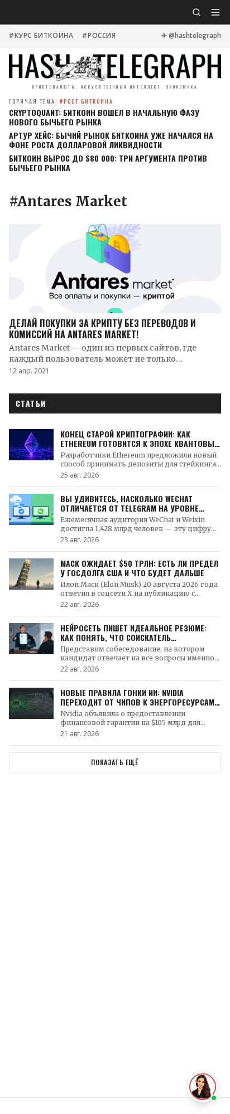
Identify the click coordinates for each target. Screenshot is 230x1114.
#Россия (99, 35)
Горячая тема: (61, 101)
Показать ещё (114, 762)
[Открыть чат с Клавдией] (202, 1087)
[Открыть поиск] (196, 12)
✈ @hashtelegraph (191, 35)
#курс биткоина (41, 35)
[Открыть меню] (215, 12)
